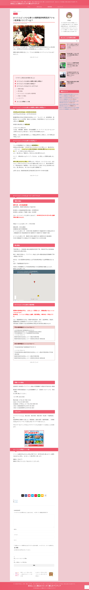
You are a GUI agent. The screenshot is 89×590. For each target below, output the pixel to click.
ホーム (29, 6)
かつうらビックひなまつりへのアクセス (27, 86)
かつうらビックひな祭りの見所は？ (26, 83)
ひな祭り (16, 501)
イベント (16, 500)
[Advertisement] (34, 66)
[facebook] (26, 495)
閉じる (32, 77)
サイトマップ (60, 6)
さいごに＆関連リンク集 (23, 101)
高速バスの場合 (22, 96)
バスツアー (21, 98)
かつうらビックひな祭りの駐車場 (27, 93)
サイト (15, 540)
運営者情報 (50, 6)
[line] (39, 495)
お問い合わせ (39, 6)
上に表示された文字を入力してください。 (22, 549)
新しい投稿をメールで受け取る (20, 562)
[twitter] (22, 495)
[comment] (42, 495)
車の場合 (20, 91)
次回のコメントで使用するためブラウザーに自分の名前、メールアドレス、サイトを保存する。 (34, 545)
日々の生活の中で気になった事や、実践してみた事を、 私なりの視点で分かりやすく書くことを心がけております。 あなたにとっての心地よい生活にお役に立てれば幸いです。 (44, 583)
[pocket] (29, 495)
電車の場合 (21, 88)
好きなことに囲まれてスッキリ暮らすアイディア (25, 3)
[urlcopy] (45, 495)
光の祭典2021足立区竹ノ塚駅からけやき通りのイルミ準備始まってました (73, 74)
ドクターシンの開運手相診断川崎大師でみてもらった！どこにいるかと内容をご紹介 (73, 64)
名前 (15, 529)
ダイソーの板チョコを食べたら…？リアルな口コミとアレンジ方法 (73, 46)
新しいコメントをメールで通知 (20, 558)
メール (15, 534)
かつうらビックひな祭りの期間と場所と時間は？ (30, 81)
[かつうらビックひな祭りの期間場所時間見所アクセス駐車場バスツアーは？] (32, 495)
